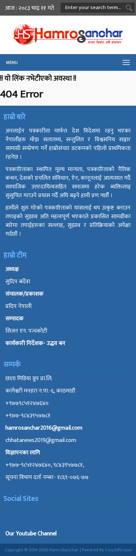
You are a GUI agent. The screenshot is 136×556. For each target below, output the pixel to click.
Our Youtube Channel (31, 534)
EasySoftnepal (118, 549)
